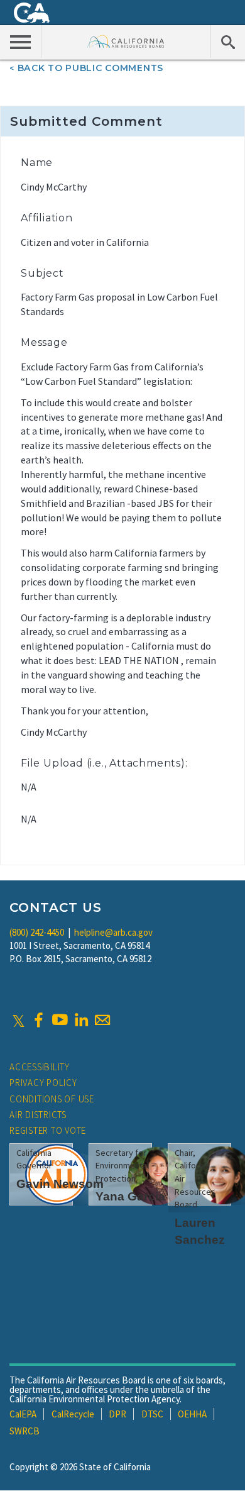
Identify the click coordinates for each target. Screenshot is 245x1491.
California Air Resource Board (126, 41)
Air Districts (38, 1115)
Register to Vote (47, 1130)
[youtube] (60, 1020)
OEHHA (192, 1414)
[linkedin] (81, 1020)
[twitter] (18, 1020)
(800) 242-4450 (36, 932)
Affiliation (47, 218)
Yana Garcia (130, 1196)
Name (37, 163)
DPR (117, 1414)
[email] (102, 1020)
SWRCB (24, 1431)
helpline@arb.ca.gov (113, 932)
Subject (42, 273)
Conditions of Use (51, 1099)
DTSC (152, 1414)
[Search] (227, 41)
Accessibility (39, 1067)
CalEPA (22, 1414)
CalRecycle (73, 1414)
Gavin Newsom (60, 1183)
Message (44, 342)
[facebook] (38, 1020)
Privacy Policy (43, 1083)
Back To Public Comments (90, 68)
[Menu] (20, 41)
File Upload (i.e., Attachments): (104, 763)
